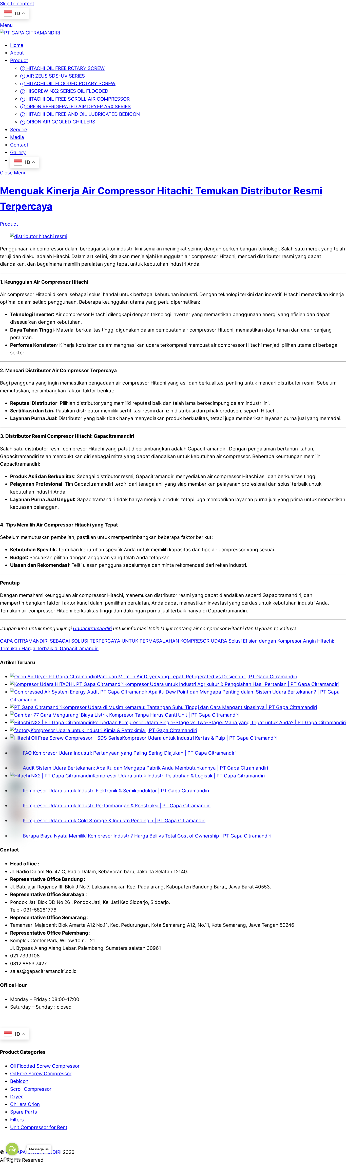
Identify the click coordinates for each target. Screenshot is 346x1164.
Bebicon (19, 1081)
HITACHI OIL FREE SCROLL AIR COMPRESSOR (77, 99)
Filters (17, 1120)
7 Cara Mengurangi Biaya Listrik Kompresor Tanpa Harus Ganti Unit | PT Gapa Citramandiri (137, 715)
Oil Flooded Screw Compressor (45, 1066)
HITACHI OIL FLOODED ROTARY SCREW (70, 83)
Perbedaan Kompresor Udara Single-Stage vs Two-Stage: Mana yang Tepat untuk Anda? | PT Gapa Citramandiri (219, 722)
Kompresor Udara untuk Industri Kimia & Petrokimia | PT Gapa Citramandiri (114, 730)
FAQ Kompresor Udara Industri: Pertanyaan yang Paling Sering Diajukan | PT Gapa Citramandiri (129, 753)
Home (16, 45)
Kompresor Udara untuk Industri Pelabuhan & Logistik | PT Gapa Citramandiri (179, 776)
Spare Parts (23, 1112)
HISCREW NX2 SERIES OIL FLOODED (66, 91)
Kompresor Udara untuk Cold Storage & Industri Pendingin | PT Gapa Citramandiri (114, 821)
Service (18, 130)
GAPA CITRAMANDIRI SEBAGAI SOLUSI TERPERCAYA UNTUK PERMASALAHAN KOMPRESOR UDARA (113, 641)
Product (19, 60)
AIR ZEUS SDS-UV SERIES (55, 76)
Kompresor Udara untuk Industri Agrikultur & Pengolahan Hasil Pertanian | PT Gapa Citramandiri (231, 684)
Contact (19, 145)
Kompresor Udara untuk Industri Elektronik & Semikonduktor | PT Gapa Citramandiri (116, 791)
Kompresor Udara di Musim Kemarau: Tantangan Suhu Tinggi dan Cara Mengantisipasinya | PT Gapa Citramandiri (189, 707)
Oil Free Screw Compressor (40, 1074)
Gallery (18, 152)
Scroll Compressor (30, 1089)
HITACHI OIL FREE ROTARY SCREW (65, 68)
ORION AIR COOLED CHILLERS (60, 122)
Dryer (16, 1097)
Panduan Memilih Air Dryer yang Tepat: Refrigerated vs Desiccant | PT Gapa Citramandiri (197, 677)
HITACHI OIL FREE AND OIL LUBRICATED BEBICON (82, 114)
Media (17, 137)
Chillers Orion (25, 1104)
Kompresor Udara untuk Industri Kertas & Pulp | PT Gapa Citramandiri (199, 738)
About (17, 53)
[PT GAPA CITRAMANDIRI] (30, 33)
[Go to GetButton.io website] (12, 1158)
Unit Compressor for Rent (38, 1127)
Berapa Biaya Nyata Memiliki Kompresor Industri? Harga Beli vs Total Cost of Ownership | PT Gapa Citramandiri (147, 836)
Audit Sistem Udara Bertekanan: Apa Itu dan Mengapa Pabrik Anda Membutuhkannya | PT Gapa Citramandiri (145, 768)
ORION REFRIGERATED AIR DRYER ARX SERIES (78, 107)
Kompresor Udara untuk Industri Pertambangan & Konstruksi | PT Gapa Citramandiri (116, 806)
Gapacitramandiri (92, 628)
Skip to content (17, 4)
